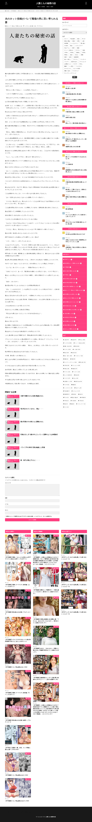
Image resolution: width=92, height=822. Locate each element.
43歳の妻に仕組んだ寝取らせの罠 (75, 111)
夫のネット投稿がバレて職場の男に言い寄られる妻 (47, 10)
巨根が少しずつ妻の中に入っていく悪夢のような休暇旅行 (39, 434)
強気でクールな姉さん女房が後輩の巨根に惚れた (76, 100)
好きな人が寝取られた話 (71, 329)
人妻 (30, 26)
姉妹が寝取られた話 (70, 325)
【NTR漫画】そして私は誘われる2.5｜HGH (17, 801)
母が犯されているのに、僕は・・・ (31, 409)
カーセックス (76, 391)
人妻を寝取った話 (69, 313)
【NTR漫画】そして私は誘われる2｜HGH (16, 775)
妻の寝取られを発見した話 (71, 294)
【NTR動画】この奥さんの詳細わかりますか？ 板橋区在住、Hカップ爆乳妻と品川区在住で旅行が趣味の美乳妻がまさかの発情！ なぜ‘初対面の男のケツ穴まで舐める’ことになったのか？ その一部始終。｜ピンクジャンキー (46, 560)
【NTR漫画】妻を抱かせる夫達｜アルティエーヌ (18, 613)
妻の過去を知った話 (70, 305)
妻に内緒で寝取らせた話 (71, 271)
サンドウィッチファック (70, 362)
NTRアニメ (68, 259)
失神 (74, 394)
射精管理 (66, 394)
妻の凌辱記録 (69, 209)
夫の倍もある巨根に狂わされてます (75, 234)
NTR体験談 (13, 10)
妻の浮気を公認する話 (70, 278)
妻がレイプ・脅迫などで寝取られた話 (26, 10)
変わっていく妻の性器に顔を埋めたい (76, 123)
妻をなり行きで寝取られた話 (72, 298)
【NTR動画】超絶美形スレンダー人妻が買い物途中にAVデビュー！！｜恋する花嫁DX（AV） (46, 678)
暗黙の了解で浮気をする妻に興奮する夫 (76, 197)
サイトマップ (10, 813)
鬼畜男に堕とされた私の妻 (73, 146)
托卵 (73, 359)
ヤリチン (67, 349)
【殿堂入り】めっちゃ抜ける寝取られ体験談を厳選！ (19, 812)
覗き (66, 352)
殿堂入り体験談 (41, 6)
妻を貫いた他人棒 (70, 88)
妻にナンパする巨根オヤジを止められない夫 (76, 157)
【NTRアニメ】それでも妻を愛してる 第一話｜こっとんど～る (74, 558)
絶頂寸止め (78, 381)
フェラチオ (26, 26)
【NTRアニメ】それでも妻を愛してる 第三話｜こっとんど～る (74, 585)
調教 (66, 359)
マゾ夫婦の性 (69, 164)
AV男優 (83, 397)
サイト (6, 510)
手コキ (66, 397)
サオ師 (74, 400)
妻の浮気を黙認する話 (70, 282)
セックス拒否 (68, 375)
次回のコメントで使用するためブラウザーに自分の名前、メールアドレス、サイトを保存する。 (29, 516)
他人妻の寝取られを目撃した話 (72, 309)
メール (6, 504)
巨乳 (77, 346)
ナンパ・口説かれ (80, 343)
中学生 (66, 400)
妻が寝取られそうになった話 (72, 302)
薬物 (72, 403)
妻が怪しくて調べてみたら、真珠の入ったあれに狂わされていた (76, 190)
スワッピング (76, 365)
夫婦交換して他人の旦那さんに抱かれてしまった (76, 248)
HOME (7, 11)
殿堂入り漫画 (50, 6)
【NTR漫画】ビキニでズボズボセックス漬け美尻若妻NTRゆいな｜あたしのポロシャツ (18, 640)
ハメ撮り (77, 349)
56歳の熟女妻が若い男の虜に (74, 94)
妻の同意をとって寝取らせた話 (73, 263)
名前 (6, 497)
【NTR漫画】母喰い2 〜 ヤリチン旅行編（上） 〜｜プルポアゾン (18, 585)
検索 (74, 77)
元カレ (75, 378)
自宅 (74, 352)
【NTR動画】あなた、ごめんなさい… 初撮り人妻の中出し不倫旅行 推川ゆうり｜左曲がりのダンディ (46, 650)
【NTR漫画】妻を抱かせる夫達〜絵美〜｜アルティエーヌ (18, 721)
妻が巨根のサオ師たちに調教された (31, 421)
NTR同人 (67, 274)
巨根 (74, 339)
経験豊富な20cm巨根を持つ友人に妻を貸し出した (76, 170)
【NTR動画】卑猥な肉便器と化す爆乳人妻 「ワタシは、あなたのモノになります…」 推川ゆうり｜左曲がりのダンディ (46, 620)
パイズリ (67, 378)
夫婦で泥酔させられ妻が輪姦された (31, 396)
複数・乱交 (33, 26)
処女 (66, 403)
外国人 (66, 368)
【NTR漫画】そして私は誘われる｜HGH (16, 667)
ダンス (66, 407)
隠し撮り (83, 362)
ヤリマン (67, 371)
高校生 (74, 368)
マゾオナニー (79, 355)
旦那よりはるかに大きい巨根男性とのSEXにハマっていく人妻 (76, 240)
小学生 (81, 400)
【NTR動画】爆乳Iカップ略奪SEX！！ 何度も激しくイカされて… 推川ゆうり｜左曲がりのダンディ (46, 591)
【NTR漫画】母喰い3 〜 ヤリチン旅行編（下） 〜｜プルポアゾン (18, 693)
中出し (82, 339)
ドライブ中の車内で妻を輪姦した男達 (32, 447)
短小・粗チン (68, 355)
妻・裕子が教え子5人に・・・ (30, 460)
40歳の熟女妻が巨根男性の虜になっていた (76, 183)
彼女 (81, 394)
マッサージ (76, 371)
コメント (8, 482)
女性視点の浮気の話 (70, 317)
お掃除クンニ (68, 381)
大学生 (66, 365)
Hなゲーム (78, 387)
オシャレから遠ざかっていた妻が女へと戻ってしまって (76, 215)
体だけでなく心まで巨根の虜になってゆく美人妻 (76, 223)
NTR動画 (67, 267)
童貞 (77, 375)
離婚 (74, 384)
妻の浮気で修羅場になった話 (72, 286)
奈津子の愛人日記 (70, 117)
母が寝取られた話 (69, 321)
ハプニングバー (81, 403)
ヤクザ (66, 384)
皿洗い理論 (75, 397)
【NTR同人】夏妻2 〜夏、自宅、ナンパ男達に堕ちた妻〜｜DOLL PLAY (17, 748)
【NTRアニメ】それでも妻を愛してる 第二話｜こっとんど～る (74, 613)
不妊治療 (66, 391)
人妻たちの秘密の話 (46, 3)
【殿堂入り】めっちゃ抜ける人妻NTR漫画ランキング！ (20, 811)
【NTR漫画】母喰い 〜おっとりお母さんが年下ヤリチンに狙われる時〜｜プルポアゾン (18, 558)
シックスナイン (68, 387)
